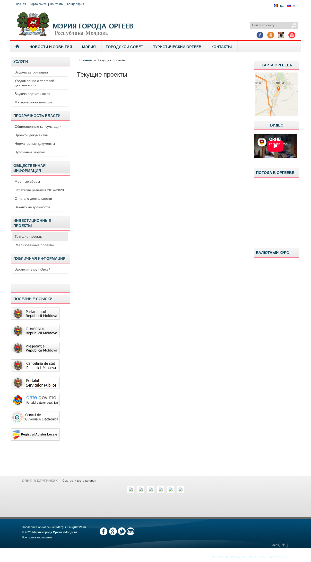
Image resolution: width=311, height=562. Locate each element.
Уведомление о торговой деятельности (34, 83)
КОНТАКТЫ (221, 47)
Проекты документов (31, 135)
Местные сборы (27, 181)
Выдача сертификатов (32, 94)
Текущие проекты (29, 236)
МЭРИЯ (89, 47)
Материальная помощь (33, 102)
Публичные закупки (30, 152)
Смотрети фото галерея (79, 480)
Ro (282, 6)
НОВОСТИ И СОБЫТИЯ (50, 47)
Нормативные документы (35, 143)
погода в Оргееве (275, 173)
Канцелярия (75, 4)
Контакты (56, 4)
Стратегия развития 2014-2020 (39, 190)
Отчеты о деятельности (33, 198)
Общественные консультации (38, 126)
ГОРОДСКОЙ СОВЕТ (124, 47)
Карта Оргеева (277, 65)
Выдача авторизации (31, 72)
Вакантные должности (32, 207)
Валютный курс (272, 253)
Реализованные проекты (34, 245)
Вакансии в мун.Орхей (33, 269)
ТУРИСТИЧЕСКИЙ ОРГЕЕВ (177, 47)
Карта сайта (38, 4)
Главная (20, 4)
